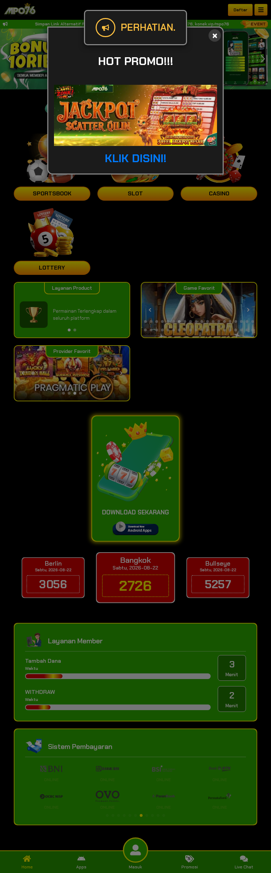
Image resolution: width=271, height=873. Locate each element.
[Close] (215, 35)
